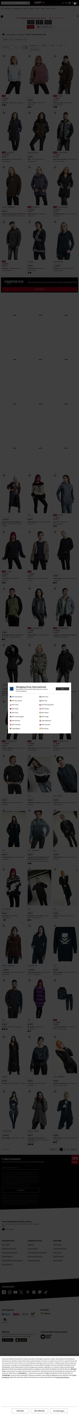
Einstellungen (58, 1411)
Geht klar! (20, 1411)
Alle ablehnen (39, 1411)
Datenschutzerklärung (62, 1377)
